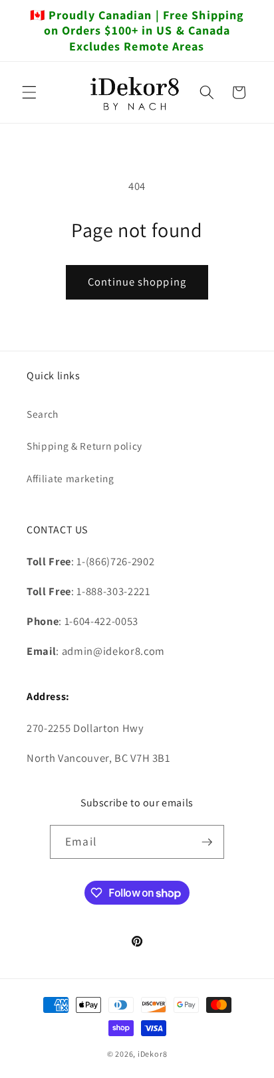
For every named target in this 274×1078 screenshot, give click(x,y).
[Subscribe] (207, 842)
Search (43, 413)
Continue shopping (137, 281)
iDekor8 (152, 1054)
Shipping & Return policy (84, 445)
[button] (29, 92)
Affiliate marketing (70, 478)
